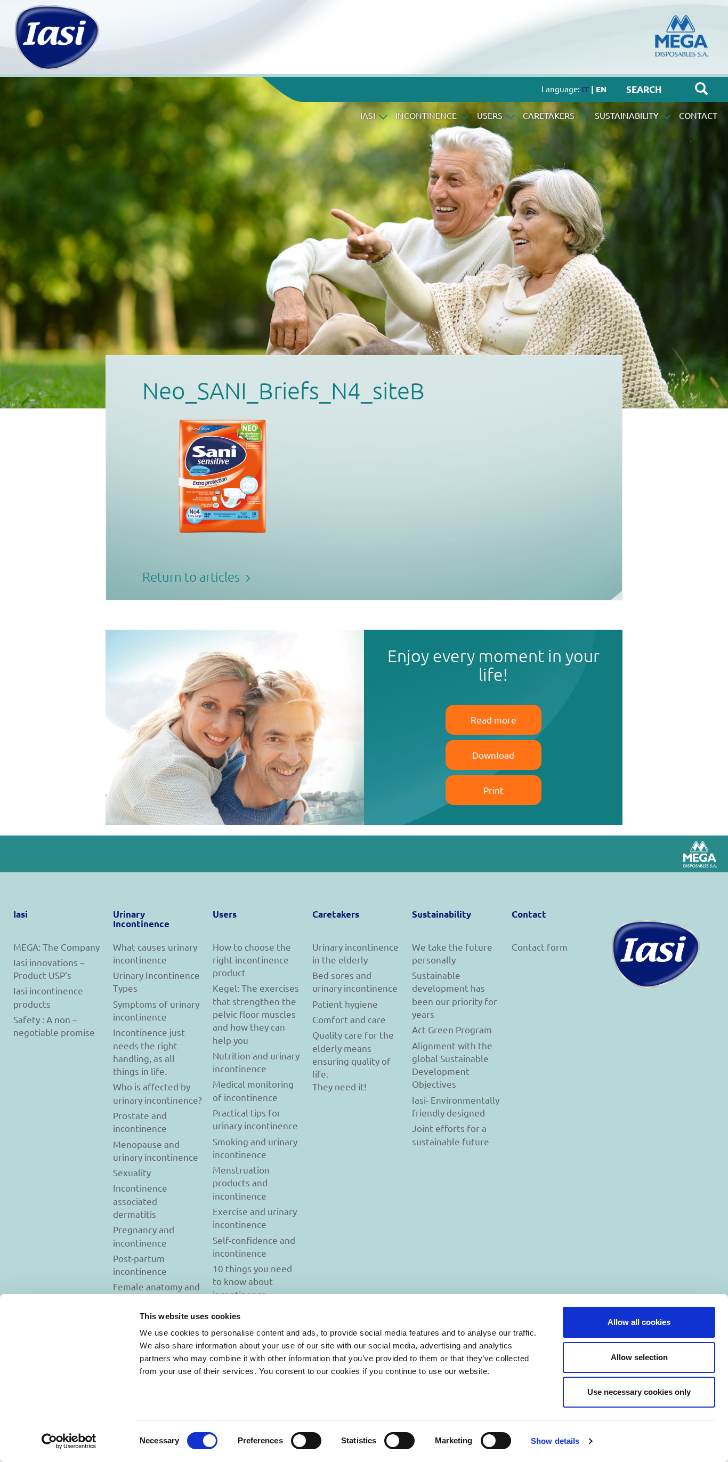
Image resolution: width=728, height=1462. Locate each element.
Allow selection (639, 1357)
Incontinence (427, 115)
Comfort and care (349, 1019)
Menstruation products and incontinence (241, 1182)
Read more (493, 719)
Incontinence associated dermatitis (140, 1200)
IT (585, 89)
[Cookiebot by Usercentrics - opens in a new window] (69, 1441)
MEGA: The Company (56, 946)
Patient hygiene (345, 1003)
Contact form (540, 946)
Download (493, 754)
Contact (698, 115)
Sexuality (132, 1172)
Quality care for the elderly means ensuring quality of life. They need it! (353, 1060)
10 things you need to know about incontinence (252, 1281)
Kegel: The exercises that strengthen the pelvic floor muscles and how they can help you (256, 1013)
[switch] (306, 1440)
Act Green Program (452, 1029)
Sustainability (628, 115)
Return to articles (192, 576)
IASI (368, 115)
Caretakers (550, 115)
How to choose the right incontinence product (252, 959)
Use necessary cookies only (639, 1391)
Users (491, 115)
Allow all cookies (639, 1322)
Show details (555, 1440)
